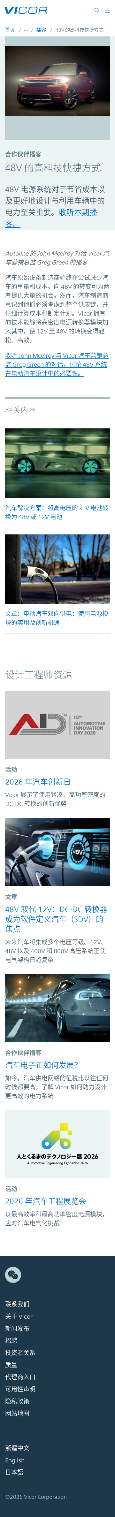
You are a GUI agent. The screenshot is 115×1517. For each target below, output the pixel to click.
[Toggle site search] (98, 10)
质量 (11, 1364)
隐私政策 (17, 1401)
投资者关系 (20, 1352)
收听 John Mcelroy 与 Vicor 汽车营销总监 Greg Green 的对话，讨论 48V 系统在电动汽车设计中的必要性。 (57, 364)
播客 (41, 30)
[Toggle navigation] (107, 10)
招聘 (11, 1340)
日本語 (14, 1472)
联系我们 (17, 1304)
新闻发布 (17, 1328)
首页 (10, 30)
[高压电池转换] (57, 463)
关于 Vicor (19, 1316)
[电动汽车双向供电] (57, 569)
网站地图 (17, 1413)
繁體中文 (17, 1448)
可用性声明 (20, 1389)
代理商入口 (20, 1377)
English (15, 1460)
